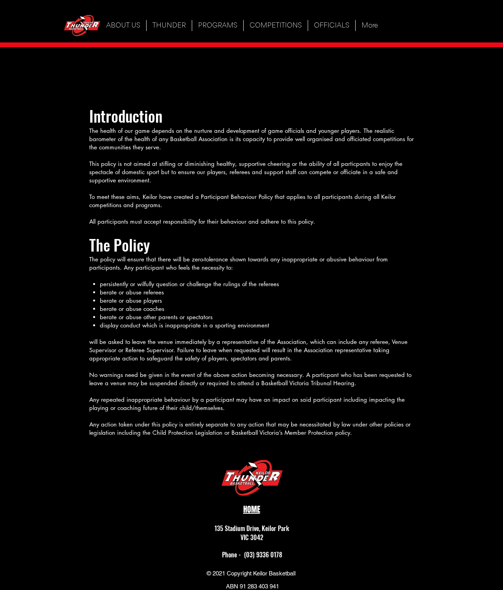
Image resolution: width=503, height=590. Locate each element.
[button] (169, 25)
